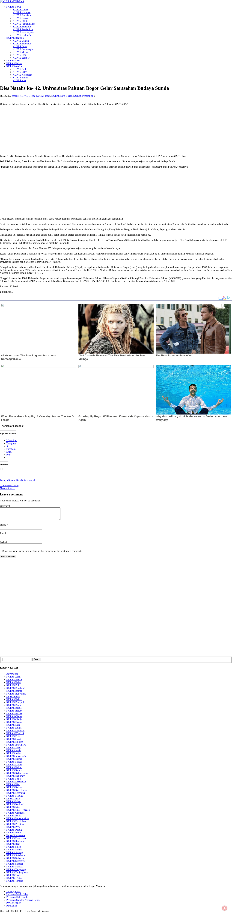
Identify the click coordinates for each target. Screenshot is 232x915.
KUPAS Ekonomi (22, 26)
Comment (5, 506)
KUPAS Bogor (14, 710)
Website (4, 542)
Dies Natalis (22, 480)
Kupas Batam (13, 696)
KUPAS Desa (13, 60)
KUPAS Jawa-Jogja (23, 49)
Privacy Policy (13, 902)
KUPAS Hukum (14, 742)
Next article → (7, 488)
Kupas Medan (13, 798)
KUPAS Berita (27, 95)
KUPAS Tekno (20, 77)
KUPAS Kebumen (15, 776)
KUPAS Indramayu (16, 744)
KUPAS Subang (14, 852)
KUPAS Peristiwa (22, 15)
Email (3, 533)
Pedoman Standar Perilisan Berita (23, 900)
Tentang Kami (13, 891)
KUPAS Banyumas (16, 693)
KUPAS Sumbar (21, 57)
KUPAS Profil (20, 69)
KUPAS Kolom (14, 63)
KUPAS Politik (20, 21)
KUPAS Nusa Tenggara (18, 810)
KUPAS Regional (15, 38)
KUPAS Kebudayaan (23, 32)
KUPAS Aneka (14, 66)
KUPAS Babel (13, 682)
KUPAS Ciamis (14, 716)
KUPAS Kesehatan (22, 74)
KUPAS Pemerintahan (24, 23)
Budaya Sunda (7, 480)
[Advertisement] (94, 130)
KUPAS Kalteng (14, 764)
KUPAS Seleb (20, 72)
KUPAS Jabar (20, 46)
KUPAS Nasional (21, 12)
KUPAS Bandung (15, 688)
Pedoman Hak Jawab (16, 897)
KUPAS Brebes (14, 713)
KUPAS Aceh (13, 676)
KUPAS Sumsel (14, 866)
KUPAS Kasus (20, 18)
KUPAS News (13, 6)
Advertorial (12, 673)
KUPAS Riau (19, 55)
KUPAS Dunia (20, 9)
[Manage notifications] (224, 908)
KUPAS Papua (13, 815)
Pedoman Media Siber (17, 894)
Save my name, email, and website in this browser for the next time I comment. (42, 551)
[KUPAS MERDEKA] (116, 1)
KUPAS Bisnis (13, 707)
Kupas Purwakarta (15, 835)
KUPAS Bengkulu (22, 43)
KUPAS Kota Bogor (61, 95)
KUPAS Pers (13, 827)
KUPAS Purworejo (16, 838)
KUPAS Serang (14, 849)
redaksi (15, 95)
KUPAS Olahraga (22, 35)
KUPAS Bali (12, 685)
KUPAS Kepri (13, 778)
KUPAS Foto (13, 736)
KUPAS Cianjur (14, 719)
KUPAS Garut (13, 739)
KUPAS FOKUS (15, 733)
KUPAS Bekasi (14, 699)
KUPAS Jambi (13, 750)
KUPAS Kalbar (14, 759)
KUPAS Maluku (14, 795)
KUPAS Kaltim (14, 767)
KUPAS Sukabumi (15, 855)
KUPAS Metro (20, 52)
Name (3, 524)
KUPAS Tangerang (16, 869)
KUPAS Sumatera (15, 861)
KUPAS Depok (14, 722)
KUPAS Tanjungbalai (17, 872)
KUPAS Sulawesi (15, 858)
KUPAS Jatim (13, 753)
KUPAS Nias (13, 807)
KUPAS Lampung (15, 793)
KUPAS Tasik (13, 875)
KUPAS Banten (21, 40)
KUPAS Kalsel (14, 761)
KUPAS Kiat (19, 80)
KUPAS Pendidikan (23, 29)
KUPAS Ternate (14, 880)
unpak (32, 480)
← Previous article (9, 485)
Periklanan (11, 905)
